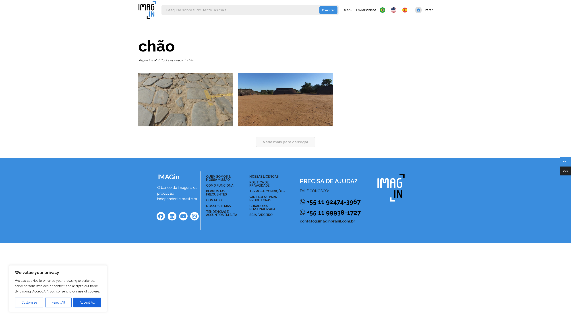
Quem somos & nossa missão (218, 178)
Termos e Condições (267, 191)
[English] (394, 10)
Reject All (58, 302)
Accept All (87, 302)
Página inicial (148, 60)
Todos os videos (172, 60)
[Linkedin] (172, 216)
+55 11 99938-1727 (334, 212)
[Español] (405, 10)
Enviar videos (366, 10)
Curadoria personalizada (262, 207)
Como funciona (219, 185)
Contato (214, 200)
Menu (348, 10)
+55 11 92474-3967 (334, 202)
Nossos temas (218, 206)
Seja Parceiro (261, 215)
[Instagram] (194, 216)
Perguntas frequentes (216, 192)
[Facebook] (161, 216)
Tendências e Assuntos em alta (221, 213)
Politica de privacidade (259, 184)
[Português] (383, 10)
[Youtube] (183, 216)
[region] (58, 288)
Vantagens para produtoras (263, 198)
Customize (29, 302)
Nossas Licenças (264, 176)
